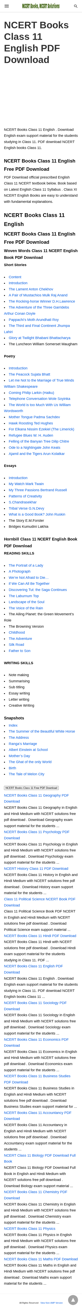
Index (13, 725)
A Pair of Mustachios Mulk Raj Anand (38, 295)
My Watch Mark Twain (26, 484)
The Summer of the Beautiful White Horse (42, 731)
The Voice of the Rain (26, 608)
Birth (12, 768)
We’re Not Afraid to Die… (29, 578)
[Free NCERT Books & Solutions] (41, 6)
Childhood (17, 632)
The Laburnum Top (24, 596)
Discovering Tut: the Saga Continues (38, 590)
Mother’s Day (19, 756)
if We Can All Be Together (29, 584)
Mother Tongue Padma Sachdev (34, 417)
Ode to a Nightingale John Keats (34, 448)
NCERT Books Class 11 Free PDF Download (31, 787)
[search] (75, 6)
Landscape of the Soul (26, 602)
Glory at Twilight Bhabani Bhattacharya (39, 338)
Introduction (18, 283)
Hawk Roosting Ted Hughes (31, 423)
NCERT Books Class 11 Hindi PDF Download (40, 936)
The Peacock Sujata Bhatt (29, 374)
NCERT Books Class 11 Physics (29, 1229)
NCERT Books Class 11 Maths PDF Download (41, 1259)
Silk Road (16, 645)
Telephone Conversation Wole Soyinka (39, 399)
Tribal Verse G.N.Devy (26, 508)
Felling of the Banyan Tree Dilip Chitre (39, 441)
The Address (19, 738)
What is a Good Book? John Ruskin (37, 514)
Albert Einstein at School (28, 750)
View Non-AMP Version (51, 1303)
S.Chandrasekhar (23, 502)
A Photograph (19, 571)
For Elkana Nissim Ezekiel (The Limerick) (41, 429)
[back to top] (73, 1300)
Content (15, 277)
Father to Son (19, 651)
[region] (41, 95)
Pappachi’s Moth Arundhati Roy (34, 320)
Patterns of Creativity (25, 496)
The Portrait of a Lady (26, 565)
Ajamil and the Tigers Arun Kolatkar (37, 454)
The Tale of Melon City (26, 774)
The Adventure (20, 639)
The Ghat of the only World (30, 762)
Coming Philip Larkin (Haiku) (31, 393)
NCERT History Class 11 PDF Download (36, 869)
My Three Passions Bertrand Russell (38, 490)
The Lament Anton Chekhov (31, 289)
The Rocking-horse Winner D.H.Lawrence (42, 301)
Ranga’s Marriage (23, 744)
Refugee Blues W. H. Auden (31, 435)
